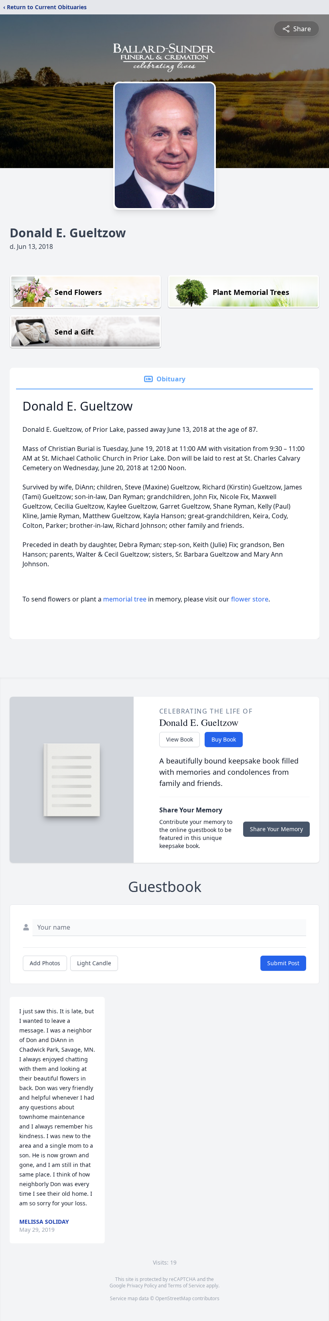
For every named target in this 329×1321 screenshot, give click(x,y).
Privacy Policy (142, 1285)
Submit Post (283, 963)
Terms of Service (186, 1285)
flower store (249, 599)
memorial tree (124, 599)
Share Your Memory (276, 829)
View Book (179, 739)
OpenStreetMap (173, 1298)
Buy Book (223, 739)
